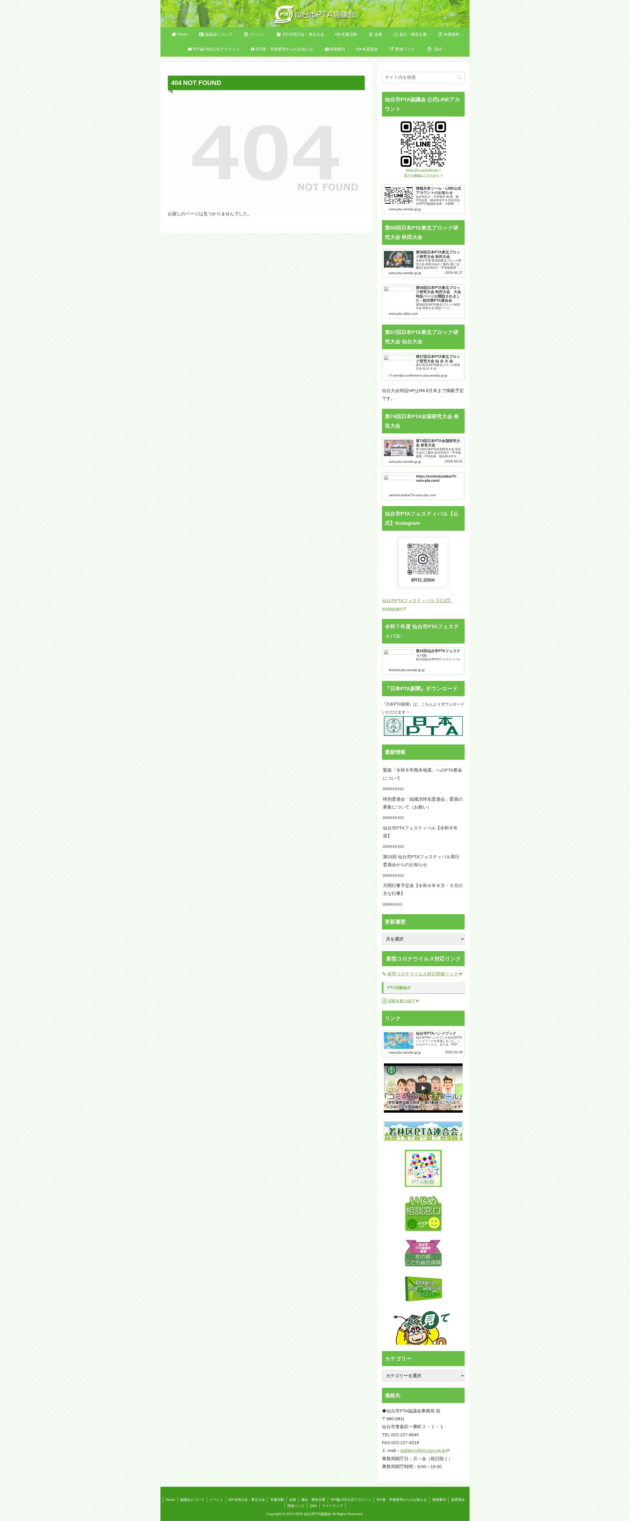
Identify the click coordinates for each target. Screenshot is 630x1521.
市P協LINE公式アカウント (351, 1500)
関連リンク (296, 1506)
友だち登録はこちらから (421, 175)
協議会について (192, 1500)
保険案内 (439, 1500)
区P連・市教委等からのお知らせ (402, 1500)
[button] (459, 77)
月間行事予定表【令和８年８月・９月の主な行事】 (423, 889)
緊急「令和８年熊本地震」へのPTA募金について (422, 774)
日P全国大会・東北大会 (246, 1500)
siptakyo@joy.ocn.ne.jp (423, 1450)
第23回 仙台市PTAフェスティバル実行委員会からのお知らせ (421, 860)
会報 (292, 1500)
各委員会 (458, 1500)
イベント (216, 1500)
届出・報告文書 (313, 1500)
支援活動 (277, 1500)
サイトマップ (332, 1506)
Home (170, 1500)
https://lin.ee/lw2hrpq (422, 170)
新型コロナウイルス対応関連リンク (422, 974)
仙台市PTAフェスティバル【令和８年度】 (420, 832)
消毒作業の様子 (401, 1001)
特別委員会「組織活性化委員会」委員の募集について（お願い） (423, 803)
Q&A (313, 1506)
